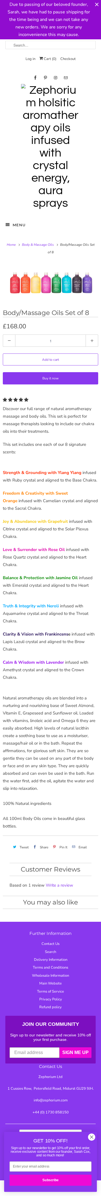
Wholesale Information (50, 975)
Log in (30, 58)
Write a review (59, 885)
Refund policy (50, 1007)
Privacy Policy (50, 999)
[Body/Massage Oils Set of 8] (50, 281)
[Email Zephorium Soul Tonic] (65, 77)
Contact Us (50, 943)
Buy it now (50, 378)
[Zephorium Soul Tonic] (50, 148)
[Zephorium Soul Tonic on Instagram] (55, 77)
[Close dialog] (91, 1137)
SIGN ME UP (75, 1052)
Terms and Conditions (50, 967)
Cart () (49, 58)
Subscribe (50, 1180)
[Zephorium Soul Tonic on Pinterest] (45, 77)
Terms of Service (50, 991)
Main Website (50, 983)
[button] (16, 400)
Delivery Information (50, 959)
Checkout (68, 58)
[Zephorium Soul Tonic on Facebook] (35, 77)
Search (50, 951)
